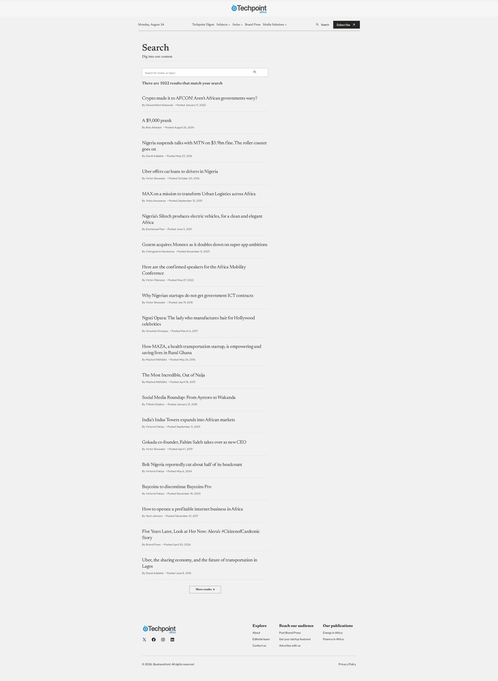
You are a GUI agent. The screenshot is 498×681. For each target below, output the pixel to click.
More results (205, 589)
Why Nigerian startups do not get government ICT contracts (197, 295)
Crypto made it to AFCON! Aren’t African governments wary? (199, 98)
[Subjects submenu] (229, 25)
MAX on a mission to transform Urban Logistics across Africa (199, 194)
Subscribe (343, 25)
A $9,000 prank (157, 120)
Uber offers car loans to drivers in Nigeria (180, 171)
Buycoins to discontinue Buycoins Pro (176, 487)
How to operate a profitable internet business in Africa (192, 509)
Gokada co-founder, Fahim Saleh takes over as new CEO (194, 442)
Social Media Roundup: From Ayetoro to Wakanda (189, 397)
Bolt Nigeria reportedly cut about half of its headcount (192, 464)
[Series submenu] (242, 25)
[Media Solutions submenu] (286, 25)
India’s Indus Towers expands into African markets (188, 420)
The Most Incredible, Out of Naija (173, 375)
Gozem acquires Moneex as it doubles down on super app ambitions (204, 244)
